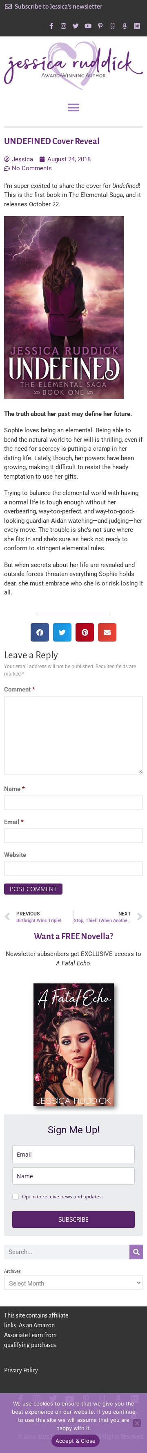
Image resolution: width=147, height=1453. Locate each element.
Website (15, 855)
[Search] (136, 1252)
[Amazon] (124, 26)
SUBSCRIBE (73, 1219)
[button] (74, 107)
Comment (19, 689)
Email (14, 822)
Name (14, 789)
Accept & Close (76, 1440)
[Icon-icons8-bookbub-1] (137, 26)
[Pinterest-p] (100, 26)
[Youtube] (88, 26)
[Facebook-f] (51, 26)
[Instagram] (63, 26)
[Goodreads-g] (112, 26)
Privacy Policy (21, 1370)
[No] (137, 1423)
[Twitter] (75, 26)
